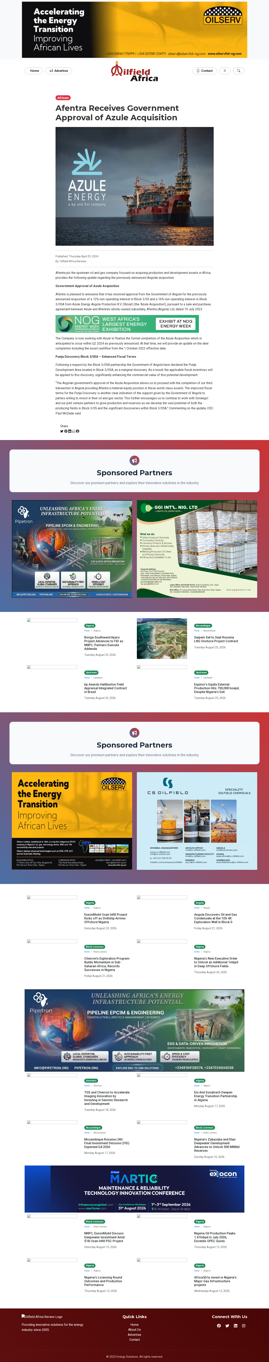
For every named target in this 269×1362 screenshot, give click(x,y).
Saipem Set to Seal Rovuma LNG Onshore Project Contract (216, 639)
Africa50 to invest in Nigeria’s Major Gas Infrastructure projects (215, 1281)
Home (34, 71)
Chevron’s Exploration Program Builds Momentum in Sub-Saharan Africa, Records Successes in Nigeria (106, 964)
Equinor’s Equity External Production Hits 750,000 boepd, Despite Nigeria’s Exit (216, 688)
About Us (134, 1329)
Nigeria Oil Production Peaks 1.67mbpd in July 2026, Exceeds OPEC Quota (215, 1237)
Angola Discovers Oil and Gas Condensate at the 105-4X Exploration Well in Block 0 (215, 918)
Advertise (61, 71)
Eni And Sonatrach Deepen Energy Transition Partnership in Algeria (215, 1096)
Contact (207, 71)
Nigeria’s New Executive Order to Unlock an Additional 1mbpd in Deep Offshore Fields (216, 962)
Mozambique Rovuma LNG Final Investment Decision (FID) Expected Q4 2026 (106, 1143)
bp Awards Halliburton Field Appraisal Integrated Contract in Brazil (105, 688)
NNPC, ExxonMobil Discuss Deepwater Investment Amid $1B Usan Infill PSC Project (104, 1237)
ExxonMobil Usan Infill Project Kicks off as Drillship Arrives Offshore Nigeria (105, 918)
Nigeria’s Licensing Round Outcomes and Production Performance (103, 1281)
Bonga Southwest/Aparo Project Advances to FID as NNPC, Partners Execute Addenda (103, 643)
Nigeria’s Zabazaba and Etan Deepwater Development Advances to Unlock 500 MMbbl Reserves (217, 1145)
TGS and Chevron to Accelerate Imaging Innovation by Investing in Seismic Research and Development (107, 1098)
